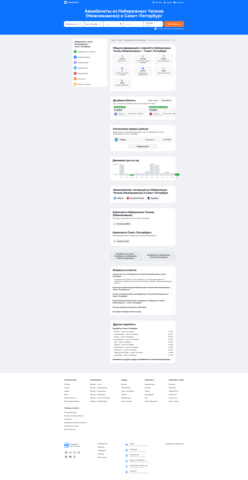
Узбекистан (173, 394)
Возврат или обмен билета (73, 416)
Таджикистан (173, 391)
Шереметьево (150, 384)
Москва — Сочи (95, 384)
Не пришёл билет (70, 412)
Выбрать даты (143, 146)
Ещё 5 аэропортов (151, 401)
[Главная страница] (71, 2)
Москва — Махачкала (97, 394)
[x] (74, 452)
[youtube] (70, 457)
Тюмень (124, 394)
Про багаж (68, 419)
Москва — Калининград (98, 388)
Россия (66, 388)
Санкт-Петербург (127, 391)
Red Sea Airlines (70, 398)
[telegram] (70, 452)
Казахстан (172, 388)
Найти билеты (174, 24)
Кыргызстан (173, 398)
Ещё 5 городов (126, 401)
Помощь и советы (71, 408)
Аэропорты (149, 380)
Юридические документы (174, 444)
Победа (67, 384)
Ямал (66, 394)
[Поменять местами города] (83, 24)
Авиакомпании (70, 380)
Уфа (146, 398)
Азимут (66, 391)
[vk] (66, 452)
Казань (147, 391)
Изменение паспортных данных (75, 423)
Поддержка (102, 450)
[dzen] (66, 457)
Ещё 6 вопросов (70, 429)
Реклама (101, 454)
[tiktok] (79, 452)
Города (124, 380)
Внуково (148, 388)
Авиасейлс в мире (176, 380)
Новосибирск (126, 388)
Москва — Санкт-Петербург (100, 398)
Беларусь (172, 384)
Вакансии (101, 447)
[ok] (74, 457)
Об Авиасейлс (103, 444)
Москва (124, 384)
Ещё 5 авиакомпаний (71, 401)
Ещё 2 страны (174, 401)
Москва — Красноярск (98, 391)
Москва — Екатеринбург (98, 401)
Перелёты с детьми (71, 426)
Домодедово (149, 394)
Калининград (126, 398)
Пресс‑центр (102, 457)
